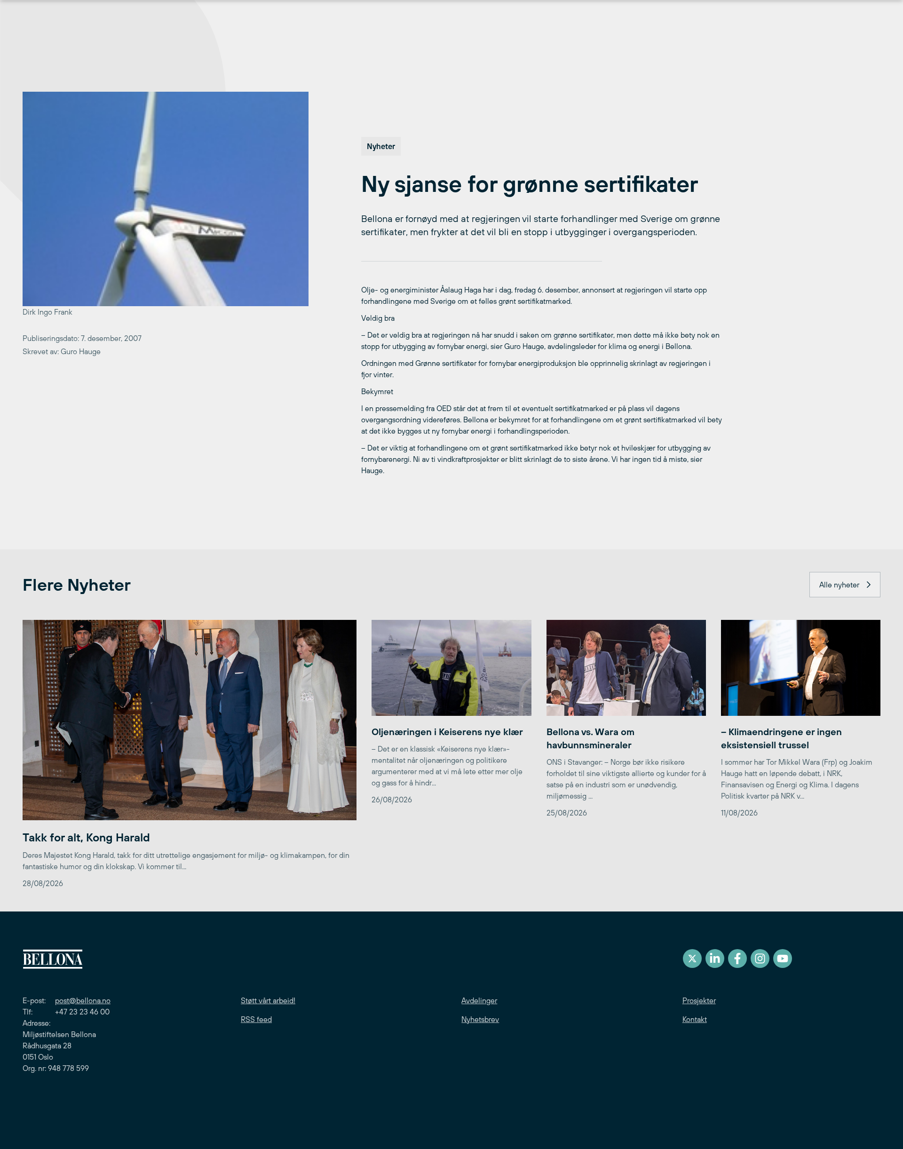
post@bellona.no (83, 1000)
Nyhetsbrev (480, 1019)
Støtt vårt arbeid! (268, 1000)
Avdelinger (479, 1000)
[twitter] (692, 958)
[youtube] (782, 958)
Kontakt (694, 1019)
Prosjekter (699, 1000)
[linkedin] (714, 958)
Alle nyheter (839, 584)
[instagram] (760, 958)
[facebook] (737, 958)
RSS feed (256, 1019)
